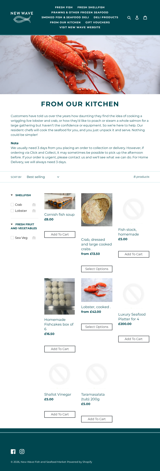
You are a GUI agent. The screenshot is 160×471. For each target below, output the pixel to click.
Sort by (16, 177)
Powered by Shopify (79, 461)
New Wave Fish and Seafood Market (43, 461)
